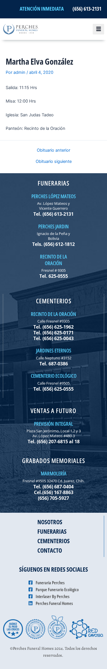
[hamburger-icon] (98, 29)
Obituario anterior (53, 150)
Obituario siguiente (54, 161)
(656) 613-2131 (86, 8)
